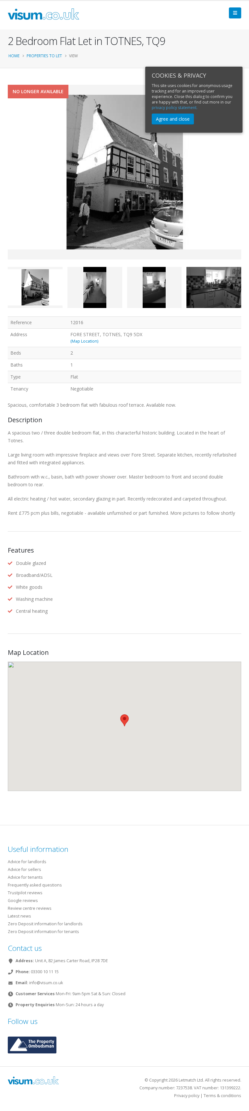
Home (13, 55)
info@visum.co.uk (46, 982)
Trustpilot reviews (25, 893)
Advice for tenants (25, 877)
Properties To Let (44, 55)
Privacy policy (186, 1095)
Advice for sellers (24, 869)
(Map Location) (84, 341)
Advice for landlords (27, 861)
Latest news (19, 916)
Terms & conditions (222, 1095)
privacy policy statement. (174, 107)
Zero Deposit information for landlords (45, 924)
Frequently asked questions (35, 885)
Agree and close (173, 119)
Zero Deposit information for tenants (43, 931)
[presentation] (8, 182)
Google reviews (23, 900)
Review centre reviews (30, 908)
